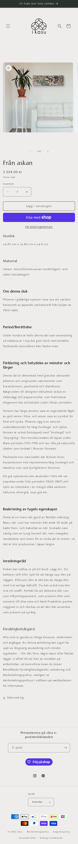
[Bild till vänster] (30, 151)
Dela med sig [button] (15, 697)
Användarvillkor (27, 838)
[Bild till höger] (47, 151)
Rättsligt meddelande (51, 838)
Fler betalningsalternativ (39, 227)
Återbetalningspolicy (38, 832)
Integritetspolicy (61, 832)
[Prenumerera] (65, 747)
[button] (8, 26)
